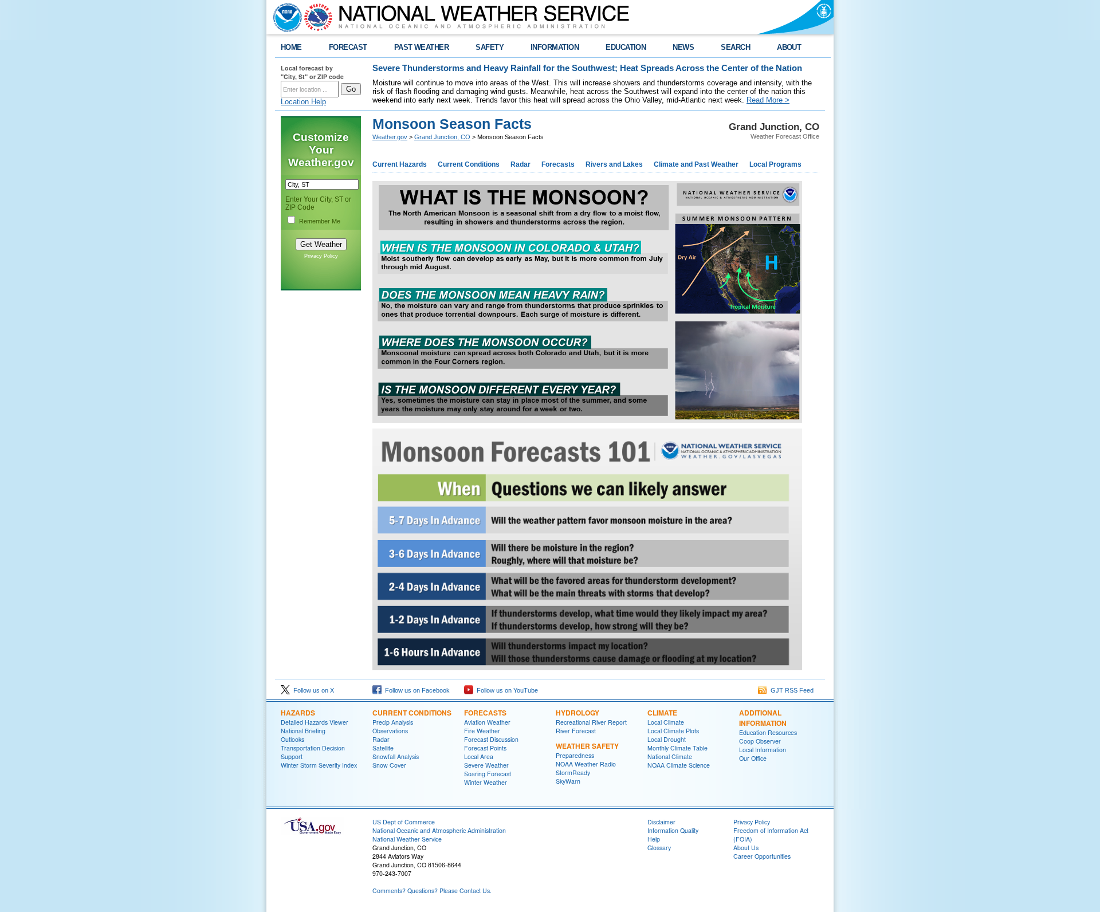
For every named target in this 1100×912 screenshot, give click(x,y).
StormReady (573, 772)
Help (653, 839)
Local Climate (665, 722)
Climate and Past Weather (696, 164)
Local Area (478, 756)
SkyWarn (568, 781)
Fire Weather (482, 730)
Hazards (298, 712)
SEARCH (735, 47)
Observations (390, 730)
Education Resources (768, 732)
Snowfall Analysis (395, 756)
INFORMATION (555, 47)
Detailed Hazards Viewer (314, 722)
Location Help (303, 101)
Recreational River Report (591, 722)
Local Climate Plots (673, 730)
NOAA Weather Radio (586, 764)
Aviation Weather (487, 722)
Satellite (383, 748)
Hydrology (577, 712)
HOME (291, 47)
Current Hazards (399, 164)
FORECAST (348, 47)
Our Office (753, 758)
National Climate (669, 756)
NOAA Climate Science (678, 765)
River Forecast (576, 730)
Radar (520, 164)
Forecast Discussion (491, 739)
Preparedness (575, 755)
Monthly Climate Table (677, 748)
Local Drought (666, 739)
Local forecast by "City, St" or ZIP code (312, 72)
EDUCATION (626, 47)
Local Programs (775, 164)
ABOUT (789, 47)
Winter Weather (485, 782)
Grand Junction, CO (442, 136)
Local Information (762, 749)
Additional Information (763, 717)
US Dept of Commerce (403, 821)
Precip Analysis (392, 722)
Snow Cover (389, 765)
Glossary (659, 847)
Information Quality (672, 830)
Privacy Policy (321, 256)
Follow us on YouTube (505, 690)
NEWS (683, 47)
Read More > (768, 100)
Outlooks (292, 739)
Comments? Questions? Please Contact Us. (432, 890)
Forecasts (558, 164)
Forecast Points (485, 748)
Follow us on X (312, 690)
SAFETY (490, 47)
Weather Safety (587, 746)
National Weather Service (407, 839)
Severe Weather (486, 765)
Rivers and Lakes (614, 164)
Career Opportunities (762, 856)
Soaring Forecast (487, 773)
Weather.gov (389, 136)
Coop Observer (760, 741)
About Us (746, 847)
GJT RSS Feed (790, 690)
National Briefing (303, 730)
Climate (662, 712)
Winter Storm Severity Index (319, 765)
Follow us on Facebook (416, 690)
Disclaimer (661, 821)
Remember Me (319, 221)
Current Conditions (469, 164)
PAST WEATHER (421, 47)
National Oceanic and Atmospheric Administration (439, 830)
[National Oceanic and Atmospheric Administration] (285, 17)
